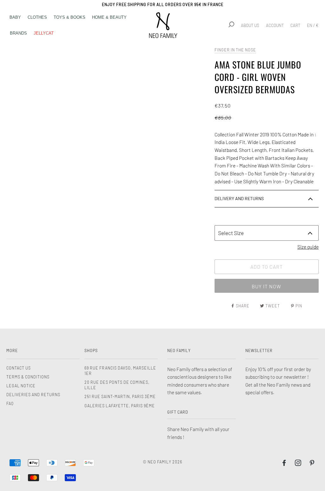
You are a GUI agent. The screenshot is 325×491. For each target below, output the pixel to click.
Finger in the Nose (235, 50)
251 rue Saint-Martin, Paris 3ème (120, 396)
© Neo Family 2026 (162, 462)
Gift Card (177, 412)
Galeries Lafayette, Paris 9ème (119, 405)
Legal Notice (21, 385)
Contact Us (18, 368)
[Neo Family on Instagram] (298, 464)
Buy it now (266, 286)
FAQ (10, 403)
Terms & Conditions (28, 377)
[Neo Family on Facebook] (284, 464)
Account (275, 25)
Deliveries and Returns (33, 394)
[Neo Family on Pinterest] (312, 464)
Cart (295, 25)
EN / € (312, 25)
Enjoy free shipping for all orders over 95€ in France (162, 4)
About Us (250, 25)
